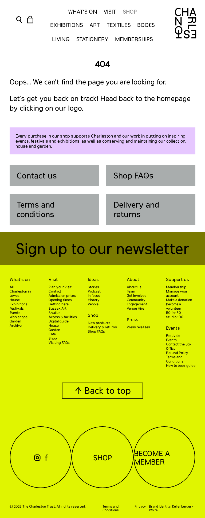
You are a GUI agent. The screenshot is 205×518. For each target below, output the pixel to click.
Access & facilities (63, 317)
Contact (55, 291)
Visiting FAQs (59, 342)
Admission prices (62, 295)
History (94, 300)
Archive (16, 325)
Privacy (140, 506)
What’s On (82, 11)
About (133, 279)
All (12, 287)
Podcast (94, 291)
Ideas (93, 279)
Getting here (59, 304)
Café (52, 334)
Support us (177, 279)
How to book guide (180, 365)
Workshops (18, 317)
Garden (15, 321)
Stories (93, 287)
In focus (94, 295)
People (93, 304)
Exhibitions (18, 304)
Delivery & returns (102, 327)
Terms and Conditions (174, 359)
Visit (110, 11)
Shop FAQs (133, 175)
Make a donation (179, 300)
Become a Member (152, 457)
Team (131, 291)
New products (99, 323)
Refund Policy (177, 352)
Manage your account (176, 293)
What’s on (20, 279)
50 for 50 (173, 312)
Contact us (37, 175)
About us (134, 287)
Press (132, 319)
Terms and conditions (35, 209)
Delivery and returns (136, 209)
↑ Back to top (102, 390)
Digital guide (59, 321)
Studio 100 (174, 317)
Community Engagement (137, 302)
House (15, 300)
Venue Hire (135, 308)
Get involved (137, 295)
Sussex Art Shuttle (57, 310)
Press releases (138, 327)
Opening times (60, 300)
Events (15, 312)
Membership (176, 287)
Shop (130, 11)
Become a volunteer (173, 306)
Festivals (17, 308)
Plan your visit (60, 287)
